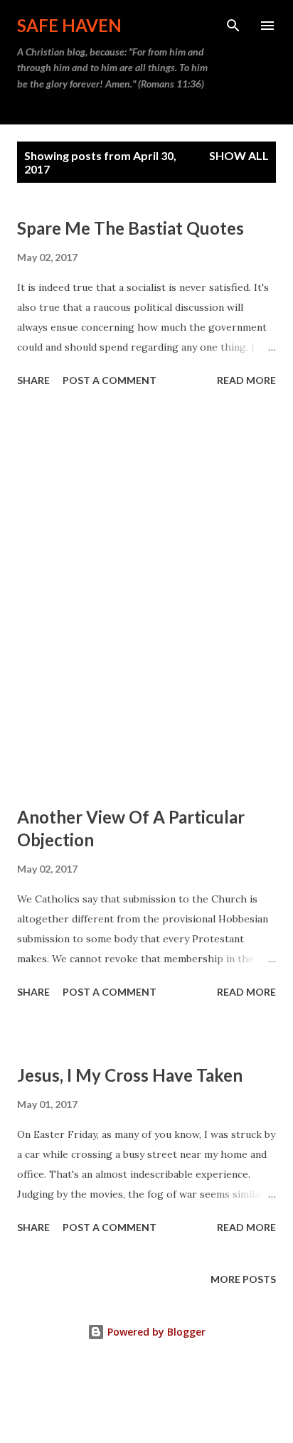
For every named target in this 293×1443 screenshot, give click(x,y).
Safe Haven (69, 25)
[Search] (233, 25)
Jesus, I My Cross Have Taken (130, 1075)
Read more (246, 380)
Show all (239, 155)
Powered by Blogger (155, 1331)
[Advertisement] (146, 598)
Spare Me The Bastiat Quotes (130, 228)
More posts (243, 1279)
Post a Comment (109, 380)
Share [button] (33, 380)
